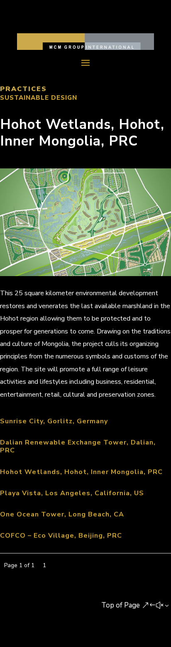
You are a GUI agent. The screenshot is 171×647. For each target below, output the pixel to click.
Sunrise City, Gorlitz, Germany (54, 421)
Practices (23, 89)
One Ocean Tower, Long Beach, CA (62, 514)
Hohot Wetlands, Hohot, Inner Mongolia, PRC (81, 472)
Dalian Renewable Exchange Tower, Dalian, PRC (78, 446)
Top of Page (120, 605)
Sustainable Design (38, 98)
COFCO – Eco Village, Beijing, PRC (61, 535)
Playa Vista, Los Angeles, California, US (72, 493)
